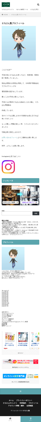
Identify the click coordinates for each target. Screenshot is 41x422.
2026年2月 (5, 293)
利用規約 (23, 403)
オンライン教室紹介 (8, 319)
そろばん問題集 (35, 9)
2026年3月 (5, 292)
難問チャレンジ (6, 326)
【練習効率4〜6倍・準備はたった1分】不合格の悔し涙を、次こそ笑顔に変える (20, 228)
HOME (6, 14)
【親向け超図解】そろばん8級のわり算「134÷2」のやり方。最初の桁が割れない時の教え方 (20, 222)
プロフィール (33, 403)
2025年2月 (5, 299)
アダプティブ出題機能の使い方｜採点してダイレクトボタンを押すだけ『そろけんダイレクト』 (20, 233)
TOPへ (30, 420)
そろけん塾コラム (7, 315)
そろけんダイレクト (8, 9)
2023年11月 (5, 303)
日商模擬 (4, 323)
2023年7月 (5, 306)
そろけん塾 (26, 410)
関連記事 (4, 324)
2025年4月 (5, 296)
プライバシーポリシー (24, 400)
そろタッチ (5, 317)
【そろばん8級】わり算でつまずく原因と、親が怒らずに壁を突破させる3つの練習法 (20, 225)
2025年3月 (5, 298)
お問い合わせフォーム (10, 137)
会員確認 (30, 406)
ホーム (11, 400)
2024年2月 (5, 302)
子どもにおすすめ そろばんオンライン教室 (15, 321)
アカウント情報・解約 (16, 406)
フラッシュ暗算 (6, 320)
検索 (3, 211)
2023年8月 (5, 304)
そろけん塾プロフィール (18, 14)
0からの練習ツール (22, 9)
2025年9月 (5, 295)
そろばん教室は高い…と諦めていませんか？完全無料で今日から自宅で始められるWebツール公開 (20, 230)
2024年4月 (5, 300)
